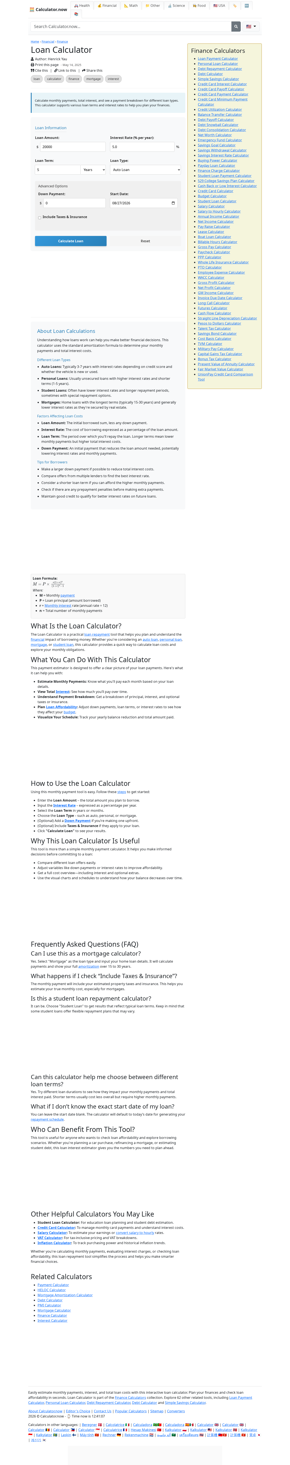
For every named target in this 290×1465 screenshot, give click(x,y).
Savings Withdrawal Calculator (222, 150)
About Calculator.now (45, 1411)
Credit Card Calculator (56, 1227)
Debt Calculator (50, 1300)
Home (35, 41)
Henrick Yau (57, 59)
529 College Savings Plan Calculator (226, 180)
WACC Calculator (211, 277)
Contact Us (102, 1411)
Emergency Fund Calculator (220, 140)
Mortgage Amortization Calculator (65, 1295)
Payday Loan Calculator (216, 165)
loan (37, 79)
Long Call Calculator (214, 303)
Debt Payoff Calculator (216, 119)
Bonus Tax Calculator (214, 359)
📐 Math (131, 5)
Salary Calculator (52, 1232)
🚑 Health (82, 5)
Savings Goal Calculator (217, 145)
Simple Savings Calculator (218, 79)
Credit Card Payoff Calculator (221, 89)
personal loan (171, 639)
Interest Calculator (53, 1320)
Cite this (41, 70)
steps (121, 791)
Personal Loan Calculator (218, 63)
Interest (62, 691)
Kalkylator (44, 1435)
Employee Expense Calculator (221, 272)
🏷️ (235, 5)
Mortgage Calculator (54, 1310)
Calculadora (142, 1424)
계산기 (36, 1440)
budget (69, 712)
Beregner (89, 1424)
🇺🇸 (249, 26)
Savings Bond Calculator (217, 333)
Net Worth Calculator (215, 135)
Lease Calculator (211, 231)
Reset (145, 241)
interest (113, 79)
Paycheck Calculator (214, 252)
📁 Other (152, 5)
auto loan (150, 639)
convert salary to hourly (135, 1232)
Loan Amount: (47, 137)
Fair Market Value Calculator (220, 369)
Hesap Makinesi (143, 1429)
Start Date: (119, 194)
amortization (88, 966)
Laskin (66, 1435)
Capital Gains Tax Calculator (220, 354)
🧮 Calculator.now (48, 9)
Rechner (109, 1435)
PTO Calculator (210, 267)
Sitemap (156, 1411)
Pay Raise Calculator (214, 226)
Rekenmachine (136, 1435)
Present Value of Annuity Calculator (226, 364)
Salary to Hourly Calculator (219, 211)
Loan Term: (44, 160)
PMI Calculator (49, 1305)
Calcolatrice (115, 1424)
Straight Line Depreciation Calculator (227, 318)
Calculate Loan (70, 241)
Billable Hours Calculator (217, 242)
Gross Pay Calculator (214, 247)
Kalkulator (173, 1429)
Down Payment (78, 820)
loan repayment (97, 634)
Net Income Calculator (216, 221)
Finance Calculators (130, 1397)
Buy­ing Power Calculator (217, 160)
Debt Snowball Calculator (218, 124)
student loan (63, 644)
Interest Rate (64, 805)
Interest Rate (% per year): (132, 137)
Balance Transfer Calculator (220, 114)
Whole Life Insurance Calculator (223, 262)
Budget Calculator (212, 196)
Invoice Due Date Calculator (220, 298)
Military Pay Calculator (216, 348)
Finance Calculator (52, 1315)
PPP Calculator (209, 257)
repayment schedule (47, 1119)
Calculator (205, 1424)
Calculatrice (112, 1429)
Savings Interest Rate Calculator (223, 155)
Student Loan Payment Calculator (225, 175)
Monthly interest (58, 605)
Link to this (67, 70)
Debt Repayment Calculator (220, 68)
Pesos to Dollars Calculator (219, 323)
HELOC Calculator (52, 1290)
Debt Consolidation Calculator (222, 130)
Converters (176, 1411)
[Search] (236, 26)
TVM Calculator (210, 343)
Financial (48, 41)
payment (68, 595)
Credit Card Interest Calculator (222, 84)
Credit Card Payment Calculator (223, 94)
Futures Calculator (212, 308)
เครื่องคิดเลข (188, 1435)
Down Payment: (51, 194)
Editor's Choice (78, 1411)
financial (37, 639)
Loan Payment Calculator (218, 58)
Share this (94, 70)
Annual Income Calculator (218, 216)
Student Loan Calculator (217, 201)
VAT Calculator (50, 1237)
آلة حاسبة (164, 1435)
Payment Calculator (53, 1285)
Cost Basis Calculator (214, 338)
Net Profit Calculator (214, 287)
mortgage (93, 79)
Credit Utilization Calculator (220, 109)
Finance (62, 41)
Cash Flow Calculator (214, 313)
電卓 (252, 1435)
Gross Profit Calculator (216, 282)
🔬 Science (176, 5)
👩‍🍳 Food (199, 5)
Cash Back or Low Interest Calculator (227, 186)
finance (74, 79)
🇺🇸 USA (219, 5)
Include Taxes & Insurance (65, 216)
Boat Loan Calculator (214, 236)
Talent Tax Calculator (214, 328)
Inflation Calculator (54, 1243)
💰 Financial (107, 5)
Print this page (46, 64)
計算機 (212, 1435)
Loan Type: (119, 160)
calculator (54, 79)
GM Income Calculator (216, 292)
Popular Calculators (131, 1411)
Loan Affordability (61, 707)
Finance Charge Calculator (219, 170)
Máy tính (87, 1435)
